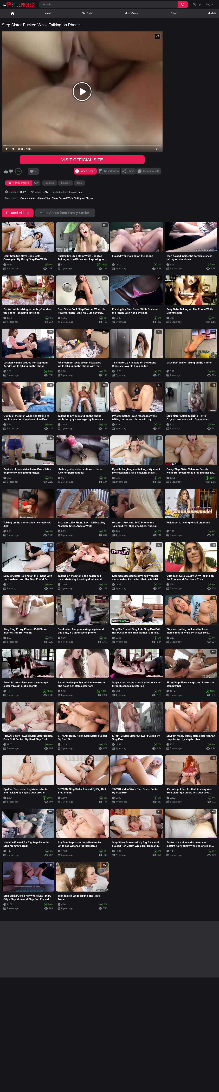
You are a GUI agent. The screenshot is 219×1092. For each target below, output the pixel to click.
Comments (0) (151, 171)
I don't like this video (11, 171)
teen (79, 183)
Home (12, 13)
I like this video (5, 171)
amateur (50, 183)
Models (212, 13)
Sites (173, 13)
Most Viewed (132, 13)
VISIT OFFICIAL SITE (82, 159)
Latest (47, 13)
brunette (65, 183)
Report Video (111, 171)
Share (131, 171)
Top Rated (87, 13)
